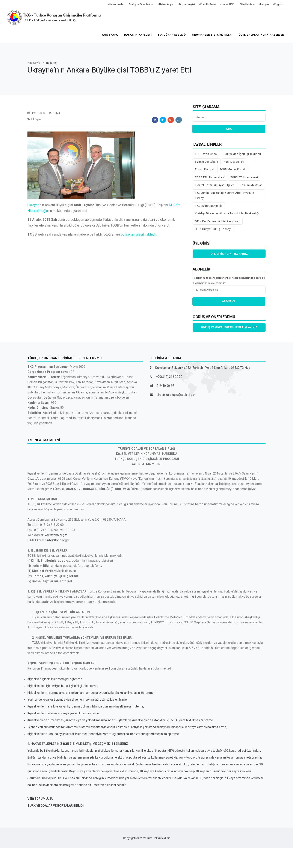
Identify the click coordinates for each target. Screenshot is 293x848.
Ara (229, 128)
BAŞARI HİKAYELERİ (138, 34)
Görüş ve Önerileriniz (141, 4)
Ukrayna (33, 205)
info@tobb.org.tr (58, 540)
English (278, 4)
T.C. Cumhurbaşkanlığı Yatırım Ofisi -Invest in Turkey (224, 195)
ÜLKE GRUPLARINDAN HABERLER (261, 34)
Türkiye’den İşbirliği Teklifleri (242, 154)
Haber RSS (227, 4)
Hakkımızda (116, 4)
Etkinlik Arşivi (208, 4)
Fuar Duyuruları (234, 161)
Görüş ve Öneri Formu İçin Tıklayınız (229, 327)
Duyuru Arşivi (186, 4)
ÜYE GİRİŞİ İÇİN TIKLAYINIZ (229, 253)
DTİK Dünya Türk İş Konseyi (213, 229)
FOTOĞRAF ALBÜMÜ (172, 34)
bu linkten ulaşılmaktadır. (138, 234)
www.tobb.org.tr (56, 535)
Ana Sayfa (110, 34)
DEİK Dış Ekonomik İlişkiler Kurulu (217, 221)
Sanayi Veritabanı (206, 161)
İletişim (264, 4)
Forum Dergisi (204, 169)
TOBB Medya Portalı (233, 169)
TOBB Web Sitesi (206, 154)
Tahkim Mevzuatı (251, 185)
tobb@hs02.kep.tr (225, 750)
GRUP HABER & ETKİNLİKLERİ (212, 34)
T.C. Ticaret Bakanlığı (208, 205)
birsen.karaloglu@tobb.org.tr (176, 394)
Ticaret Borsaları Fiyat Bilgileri (215, 185)
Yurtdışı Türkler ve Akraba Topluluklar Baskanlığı (227, 213)
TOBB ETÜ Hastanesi (244, 177)
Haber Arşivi (166, 4)
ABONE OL (229, 301)
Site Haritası (247, 4)
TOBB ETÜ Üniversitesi (210, 177)
